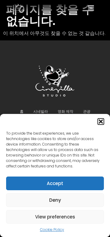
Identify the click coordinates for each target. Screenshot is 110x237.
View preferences (55, 217)
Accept (55, 183)
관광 (86, 111)
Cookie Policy (52, 229)
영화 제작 (65, 111)
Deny (55, 200)
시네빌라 (40, 111)
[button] (101, 121)
